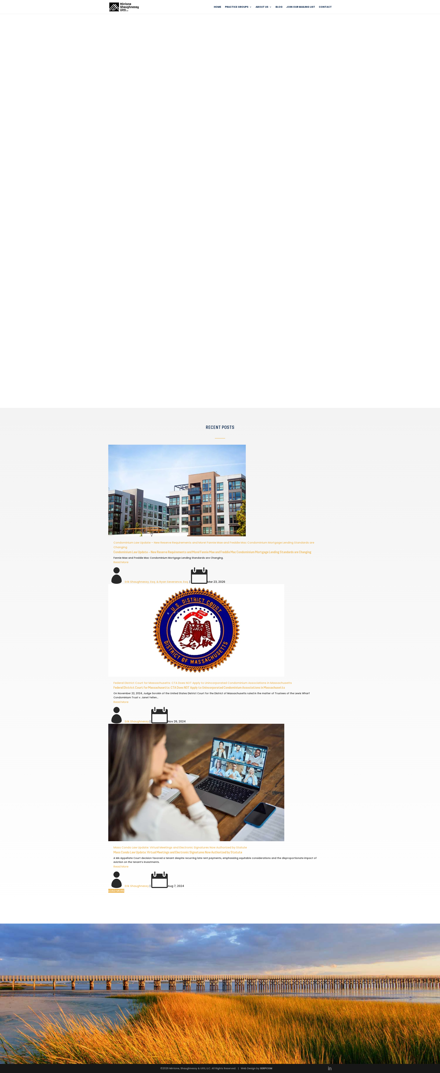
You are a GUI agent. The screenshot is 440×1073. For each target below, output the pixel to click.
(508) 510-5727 (226, 318)
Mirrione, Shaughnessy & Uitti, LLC (165, 46)
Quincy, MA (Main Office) (253, 965)
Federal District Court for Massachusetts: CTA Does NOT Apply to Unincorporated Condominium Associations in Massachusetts (202, 683)
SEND (208, 1046)
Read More (120, 562)
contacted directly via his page (182, 224)
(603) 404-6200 (245, 1005)
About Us (262, 7)
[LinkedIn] (330, 1068)
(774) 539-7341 (223, 224)
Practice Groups (236, 7)
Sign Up (148, 388)
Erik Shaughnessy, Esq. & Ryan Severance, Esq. (157, 582)
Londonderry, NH (246, 990)
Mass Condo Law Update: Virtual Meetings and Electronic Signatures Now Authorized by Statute (180, 847)
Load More (116, 891)
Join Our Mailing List (300, 7)
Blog (279, 7)
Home (217, 7)
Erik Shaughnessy (137, 721)
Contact (325, 7)
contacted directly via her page (184, 318)
